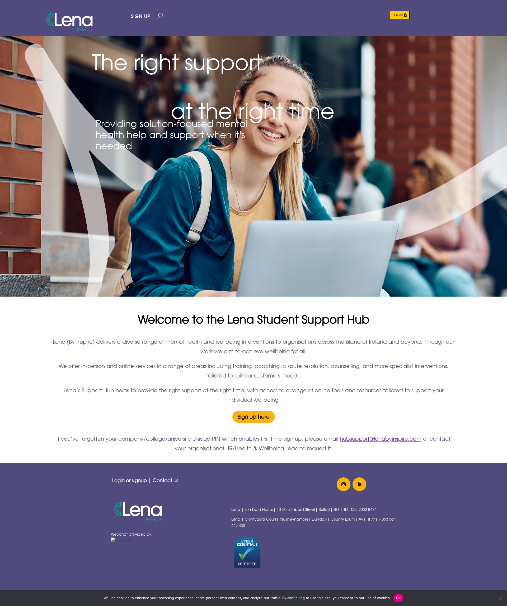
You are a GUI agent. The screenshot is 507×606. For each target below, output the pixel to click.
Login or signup (129, 480)
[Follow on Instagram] (343, 484)
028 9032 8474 (364, 509)
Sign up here (254, 416)
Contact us (165, 480)
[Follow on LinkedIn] (359, 484)
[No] (500, 598)
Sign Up (140, 16)
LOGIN (398, 15)
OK (398, 598)
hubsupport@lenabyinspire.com (380, 438)
